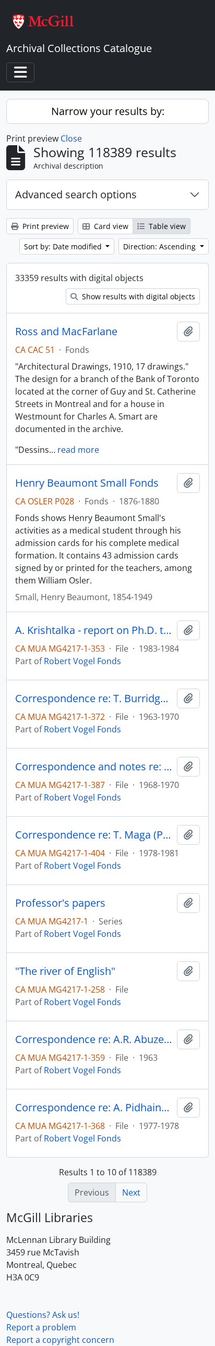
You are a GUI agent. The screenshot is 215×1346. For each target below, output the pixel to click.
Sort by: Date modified (64, 246)
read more (78, 449)
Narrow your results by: (107, 111)
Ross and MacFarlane (66, 331)
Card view (110, 226)
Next (131, 1192)
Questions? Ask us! (42, 1314)
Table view (166, 226)
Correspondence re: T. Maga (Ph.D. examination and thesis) (94, 835)
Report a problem (41, 1327)
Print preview (44, 226)
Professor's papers (60, 903)
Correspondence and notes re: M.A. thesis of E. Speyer (94, 766)
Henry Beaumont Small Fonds (87, 483)
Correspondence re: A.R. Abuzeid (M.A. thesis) (94, 1039)
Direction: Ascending (160, 246)
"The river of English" (65, 971)
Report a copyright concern (60, 1339)
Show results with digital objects (137, 296)
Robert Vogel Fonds (82, 661)
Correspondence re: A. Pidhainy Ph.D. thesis (94, 1107)
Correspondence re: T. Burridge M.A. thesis (94, 698)
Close (71, 138)
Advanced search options (76, 194)
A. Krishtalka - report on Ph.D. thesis (94, 630)
